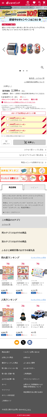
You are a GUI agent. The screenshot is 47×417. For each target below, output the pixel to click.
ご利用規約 (27, 374)
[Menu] (3, 3)
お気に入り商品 (7, 357)
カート (4, 384)
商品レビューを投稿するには (32, 162)
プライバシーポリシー (31, 379)
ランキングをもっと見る (38, 257)
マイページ (6, 390)
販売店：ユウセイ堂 (36, 78)
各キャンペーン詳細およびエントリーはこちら (19, 102)
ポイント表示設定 (8, 395)
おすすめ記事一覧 (8, 379)
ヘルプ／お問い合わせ (31, 352)
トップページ (5, 7)
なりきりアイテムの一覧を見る (31, 155)
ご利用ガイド (6, 401)
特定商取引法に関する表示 (33, 392)
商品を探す (6, 352)
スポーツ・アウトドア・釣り (23, 7)
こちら (28, 409)
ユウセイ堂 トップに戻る (33, 150)
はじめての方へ (29, 368)
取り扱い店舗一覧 (8, 374)
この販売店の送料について (34, 82)
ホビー (38, 7)
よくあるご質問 (29, 363)
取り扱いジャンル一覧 (10, 368)
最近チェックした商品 (10, 363)
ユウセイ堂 (6, 224)
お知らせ (27, 357)
